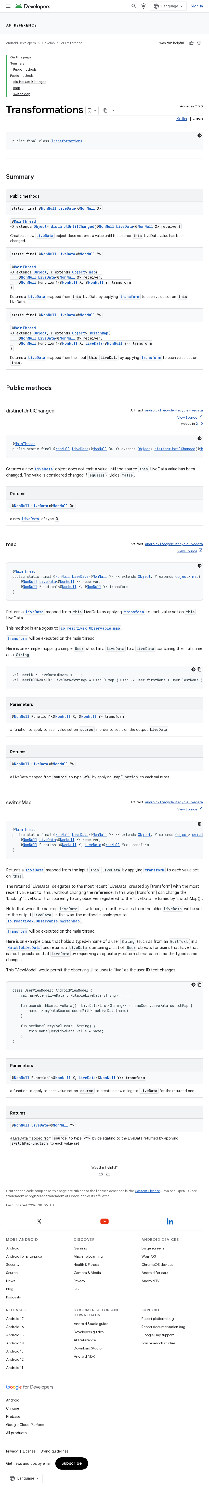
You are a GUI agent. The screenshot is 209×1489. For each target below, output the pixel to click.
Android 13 (14, 1351)
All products (16, 1433)
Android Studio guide (91, 1323)
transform (129, 296)
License (29, 1451)
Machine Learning (88, 1256)
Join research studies (158, 1343)
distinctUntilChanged (72, 226)
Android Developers (21, 43)
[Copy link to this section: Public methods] (57, 388)
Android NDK (84, 1356)
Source (12, 1272)
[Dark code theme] (200, 135)
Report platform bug (157, 1318)
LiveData (66, 208)
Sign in (197, 6)
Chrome (12, 1408)
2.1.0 (199, 423)
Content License (147, 1191)
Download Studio (87, 1348)
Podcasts (13, 1297)
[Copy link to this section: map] (21, 545)
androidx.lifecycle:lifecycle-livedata (174, 410)
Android (12, 1248)
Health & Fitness (86, 1264)
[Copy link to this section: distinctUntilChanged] (60, 411)
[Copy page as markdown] (105, 110)
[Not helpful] (199, 43)
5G (76, 1289)
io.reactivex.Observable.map (90, 628)
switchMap (98, 333)
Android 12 (15, 1359)
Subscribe (71, 1463)
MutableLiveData (24, 947)
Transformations (66, 141)
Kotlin (181, 118)
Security (12, 1264)
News (10, 1281)
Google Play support (157, 1335)
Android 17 (15, 1318)
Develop (48, 43)
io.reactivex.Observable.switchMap (43, 921)
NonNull (48, 208)
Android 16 (15, 1326)
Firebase (13, 1416)
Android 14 (15, 1343)
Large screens (152, 1248)
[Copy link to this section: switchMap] (37, 803)
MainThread (25, 221)
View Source (187, 417)
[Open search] (134, 6)
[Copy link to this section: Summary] (39, 177)
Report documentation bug (163, 1326)
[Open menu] (8, 6)
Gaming (80, 1248)
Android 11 (14, 1367)
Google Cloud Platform (25, 1424)
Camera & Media (87, 1272)
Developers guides (88, 1332)
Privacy (79, 1281)
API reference (21, 25)
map (92, 272)
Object (40, 226)
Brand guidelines (54, 1451)
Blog (9, 1289)
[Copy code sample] (200, 669)
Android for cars (154, 1272)
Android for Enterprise (24, 1256)
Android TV (150, 1281)
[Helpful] (191, 43)
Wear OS (148, 1256)
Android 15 (15, 1335)
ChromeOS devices (157, 1264)
